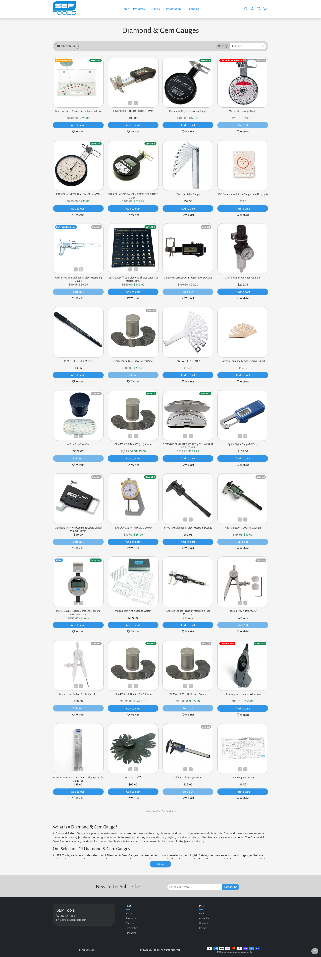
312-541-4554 (68, 915)
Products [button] (139, 9)
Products (131, 918)
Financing (193, 9)
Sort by (223, 46)
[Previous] (130, 103)
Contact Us (205, 923)
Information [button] (173, 9)
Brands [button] (155, 9)
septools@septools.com (73, 919)
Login (202, 913)
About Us (204, 918)
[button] (246, 8)
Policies (203, 928)
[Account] (252, 8)
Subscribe (230, 887)
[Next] (135, 103)
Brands (130, 923)
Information (132, 928)
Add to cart (78, 125)
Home (125, 9)
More (160, 864)
